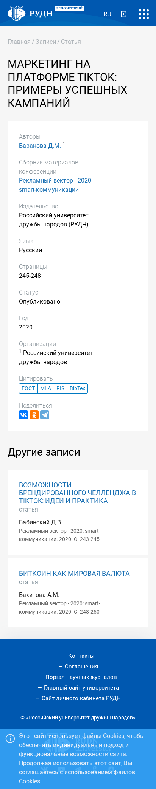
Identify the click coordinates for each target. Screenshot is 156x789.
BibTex (77, 388)
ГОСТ (28, 388)
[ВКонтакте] (23, 414)
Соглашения (81, 666)
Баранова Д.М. (40, 145)
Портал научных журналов (81, 677)
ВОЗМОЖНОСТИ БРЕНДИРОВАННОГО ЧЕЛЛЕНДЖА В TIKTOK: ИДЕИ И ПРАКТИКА (77, 493)
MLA (45, 388)
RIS (60, 388)
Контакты (81, 656)
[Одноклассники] (34, 414)
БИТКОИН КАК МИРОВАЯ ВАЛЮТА (74, 573)
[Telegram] (44, 414)
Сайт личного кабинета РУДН (81, 698)
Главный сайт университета (81, 687)
